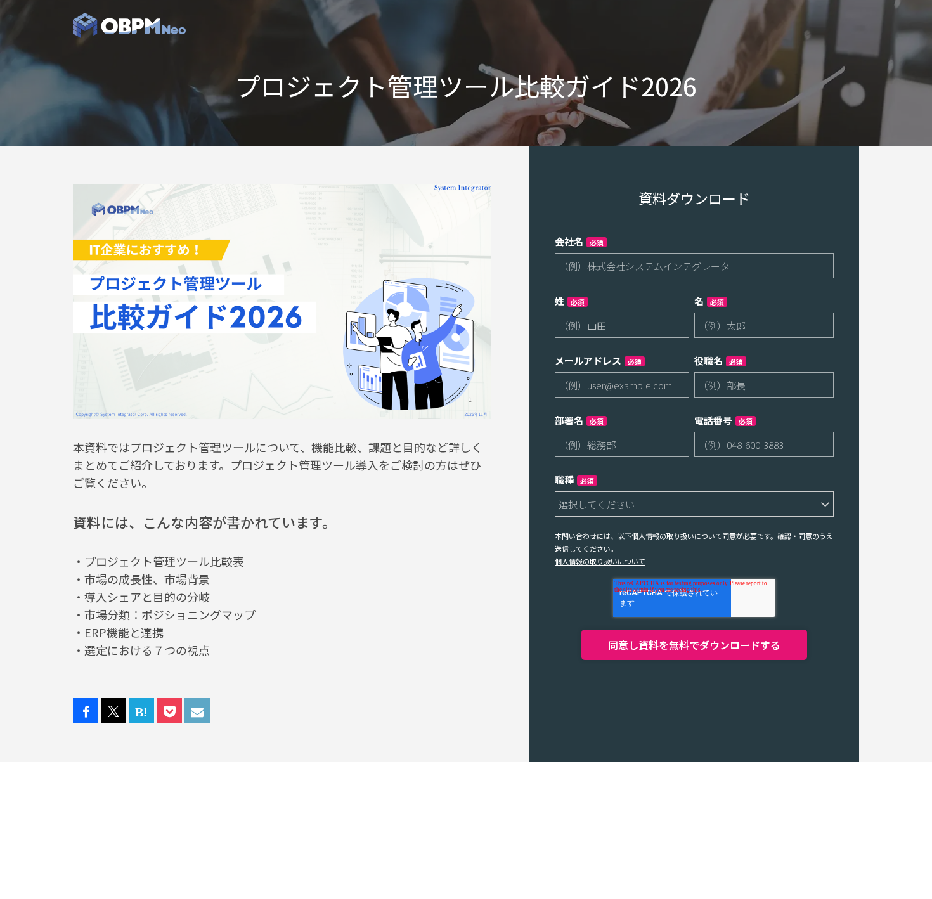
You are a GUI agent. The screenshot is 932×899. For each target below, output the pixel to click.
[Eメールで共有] (197, 711)
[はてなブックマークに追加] (141, 711)
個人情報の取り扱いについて (600, 561)
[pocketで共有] (169, 711)
